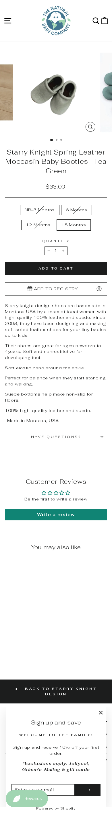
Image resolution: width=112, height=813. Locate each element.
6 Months (76, 209)
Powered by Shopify (56, 808)
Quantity (56, 241)
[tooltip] (99, 288)
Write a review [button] (56, 514)
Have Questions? (56, 436)
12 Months (38, 224)
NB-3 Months (40, 209)
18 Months (73, 224)
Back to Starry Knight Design (60, 691)
